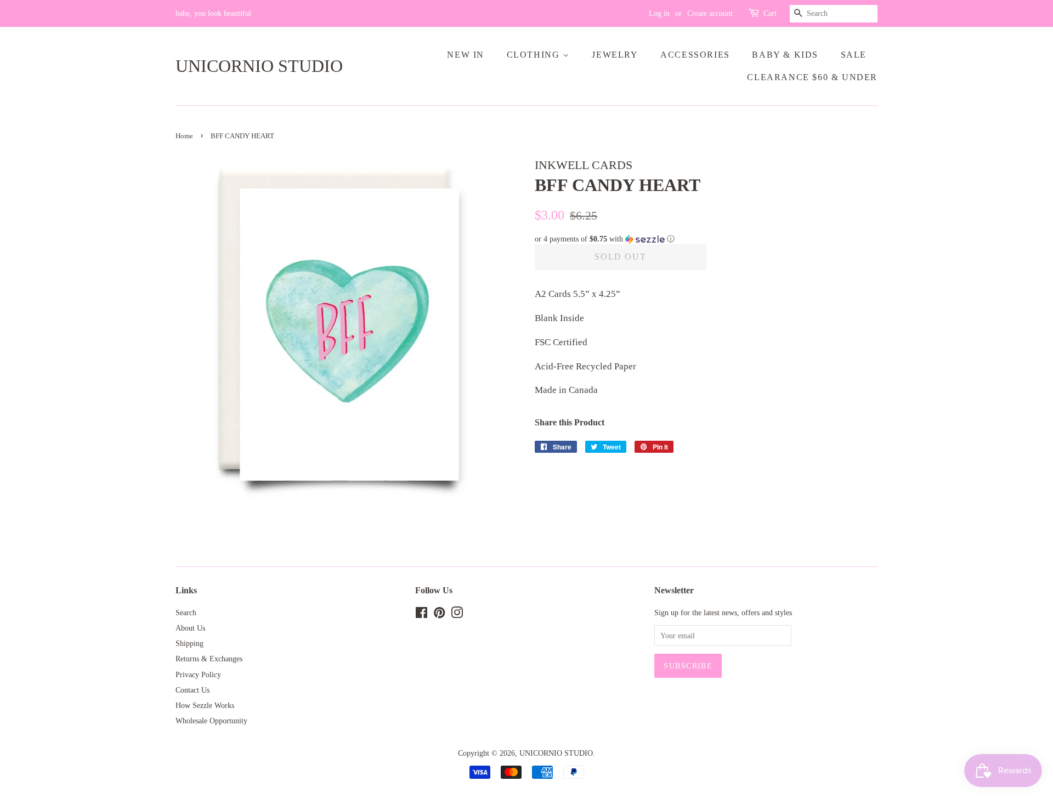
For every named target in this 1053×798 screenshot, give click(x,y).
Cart (770, 13)
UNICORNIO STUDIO (259, 66)
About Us (190, 627)
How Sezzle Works (205, 705)
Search (186, 612)
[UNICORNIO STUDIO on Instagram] (457, 614)
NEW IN (465, 54)
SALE (854, 54)
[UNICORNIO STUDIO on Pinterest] (439, 614)
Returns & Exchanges (209, 658)
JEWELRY (615, 54)
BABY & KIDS (785, 54)
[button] (706, 239)
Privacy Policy (198, 674)
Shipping (189, 643)
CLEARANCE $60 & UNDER (812, 77)
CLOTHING (535, 54)
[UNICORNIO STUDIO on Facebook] (421, 614)
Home (184, 136)
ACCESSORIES (695, 54)
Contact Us (193, 689)
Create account (710, 13)
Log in (659, 13)
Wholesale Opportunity (211, 720)
